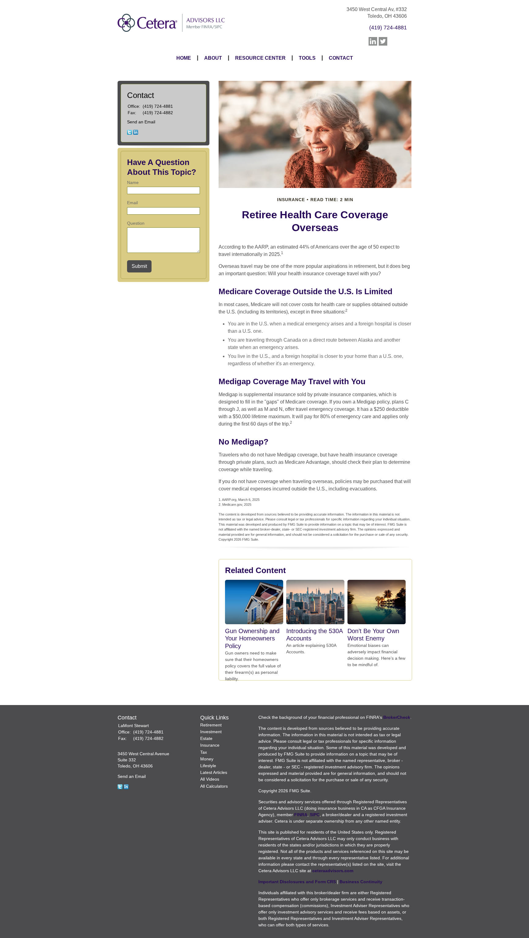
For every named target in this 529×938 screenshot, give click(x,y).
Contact (341, 58)
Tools (307, 58)
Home (183, 58)
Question (135, 223)
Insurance (209, 745)
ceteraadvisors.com (332, 870)
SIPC (315, 814)
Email (132, 202)
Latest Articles (213, 772)
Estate (206, 738)
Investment (211, 731)
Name (133, 182)
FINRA (300, 814)
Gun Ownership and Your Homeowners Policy (252, 638)
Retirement (211, 724)
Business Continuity (361, 881)
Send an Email (141, 121)
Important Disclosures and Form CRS (297, 881)
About (213, 58)
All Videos (209, 779)
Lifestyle (208, 765)
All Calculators (214, 786)
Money (206, 758)
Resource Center (260, 58)
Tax (203, 752)
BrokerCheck (396, 717)
